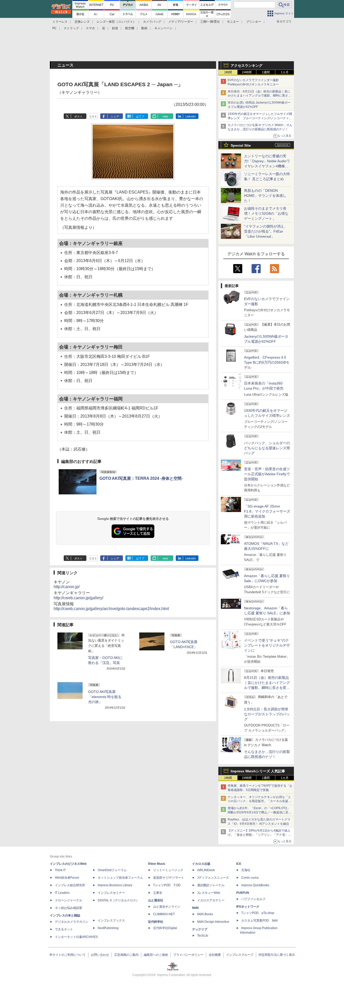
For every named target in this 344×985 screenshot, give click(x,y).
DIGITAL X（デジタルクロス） (118, 900)
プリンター (253, 21)
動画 (144, 28)
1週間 (266, 72)
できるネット (64, 929)
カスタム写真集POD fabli (259, 920)
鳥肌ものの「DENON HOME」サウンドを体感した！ (265, 195)
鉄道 (115, 28)
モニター (233, 21)
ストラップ (71, 28)
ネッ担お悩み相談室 (68, 908)
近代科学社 (155, 922)
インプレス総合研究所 (70, 885)
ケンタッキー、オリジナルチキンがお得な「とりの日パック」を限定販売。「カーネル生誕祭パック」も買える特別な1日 (259, 801)
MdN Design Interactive (213, 922)
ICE (238, 864)
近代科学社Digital (165, 928)
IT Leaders (62, 893)
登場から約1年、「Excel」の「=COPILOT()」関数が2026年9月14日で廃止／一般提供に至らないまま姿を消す (259, 812)
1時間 (228, 72)
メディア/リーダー (180, 21)
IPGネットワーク (247, 906)
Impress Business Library (115, 885)
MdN (195, 908)
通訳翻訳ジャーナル (210, 885)
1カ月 (285, 72)
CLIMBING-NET (164, 914)
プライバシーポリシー (188, 955)
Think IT (60, 870)
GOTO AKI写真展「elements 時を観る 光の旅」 (104, 697)
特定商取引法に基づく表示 (277, 955)
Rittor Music (156, 864)
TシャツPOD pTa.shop (257, 913)
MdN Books (205, 914)
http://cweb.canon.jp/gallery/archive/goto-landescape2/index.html (111, 609)
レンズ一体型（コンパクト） (116, 21)
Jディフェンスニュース (213, 877)
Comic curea (250, 877)
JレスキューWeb (208, 893)
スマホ (90, 28)
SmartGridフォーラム (112, 870)
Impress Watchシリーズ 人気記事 (258, 771)
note (165, 116)
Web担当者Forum (67, 877)
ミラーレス (59, 21)
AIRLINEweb (206, 870)
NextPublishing (108, 928)
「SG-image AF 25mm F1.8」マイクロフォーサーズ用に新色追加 (267, 511)
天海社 (245, 870)
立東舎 (157, 893)
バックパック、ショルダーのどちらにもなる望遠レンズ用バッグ (267, 448)
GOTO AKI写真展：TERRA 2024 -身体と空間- (141, 478)
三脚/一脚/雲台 (210, 21)
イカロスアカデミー (210, 900)
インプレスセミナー (111, 893)
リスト (93, 116)
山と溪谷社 (155, 900)
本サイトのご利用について (67, 955)
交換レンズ (82, 21)
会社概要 (215, 955)
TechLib (202, 935)
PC (54, 28)
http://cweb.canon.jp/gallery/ (78, 598)
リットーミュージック (168, 870)
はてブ (140, 116)
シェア (115, 116)
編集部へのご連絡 (156, 955)
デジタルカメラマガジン (71, 922)
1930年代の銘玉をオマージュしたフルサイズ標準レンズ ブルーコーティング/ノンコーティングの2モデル (260, 118)
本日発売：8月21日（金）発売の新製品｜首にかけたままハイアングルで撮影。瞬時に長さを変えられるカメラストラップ (259, 96)
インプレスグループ (239, 955)
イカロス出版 (201, 864)
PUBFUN (242, 893)
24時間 (247, 72)
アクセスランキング (246, 65)
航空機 (129, 28)
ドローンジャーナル (68, 900)
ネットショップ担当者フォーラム (120, 877)
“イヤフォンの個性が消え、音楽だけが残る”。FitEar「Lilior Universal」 (266, 231)
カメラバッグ (152, 21)
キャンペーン (163, 28)
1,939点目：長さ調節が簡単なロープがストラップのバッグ (267, 714)
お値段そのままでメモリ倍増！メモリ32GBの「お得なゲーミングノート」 (266, 213)
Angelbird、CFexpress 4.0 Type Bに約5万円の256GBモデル (266, 362)
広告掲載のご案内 (126, 955)
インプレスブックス (111, 920)
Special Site (241, 145)
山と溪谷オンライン (166, 906)
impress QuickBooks (255, 885)
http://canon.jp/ (67, 587)
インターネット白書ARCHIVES (76, 937)
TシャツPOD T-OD (167, 885)
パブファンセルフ (253, 899)
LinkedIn (190, 116)
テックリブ (199, 929)
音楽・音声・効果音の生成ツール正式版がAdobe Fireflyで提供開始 (267, 474)
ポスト (78, 116)
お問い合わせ (100, 955)
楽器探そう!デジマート (168, 877)
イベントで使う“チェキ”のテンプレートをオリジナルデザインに (267, 645)
